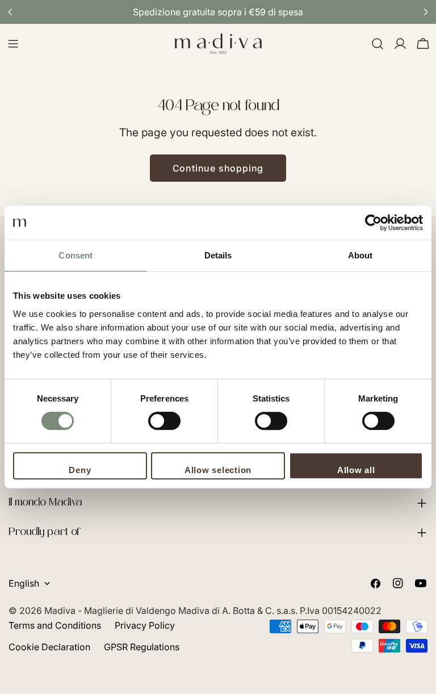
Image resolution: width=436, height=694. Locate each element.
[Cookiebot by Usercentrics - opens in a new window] (373, 222)
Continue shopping (218, 168)
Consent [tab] (75, 255)
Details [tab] (218, 255)
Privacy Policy (145, 625)
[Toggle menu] (13, 43)
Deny (80, 470)
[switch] (164, 421)
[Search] (377, 43)
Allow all (356, 470)
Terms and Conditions (55, 625)
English (24, 583)
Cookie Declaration (49, 647)
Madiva (61, 610)
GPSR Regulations (141, 647)
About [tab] (360, 255)
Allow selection (218, 470)
